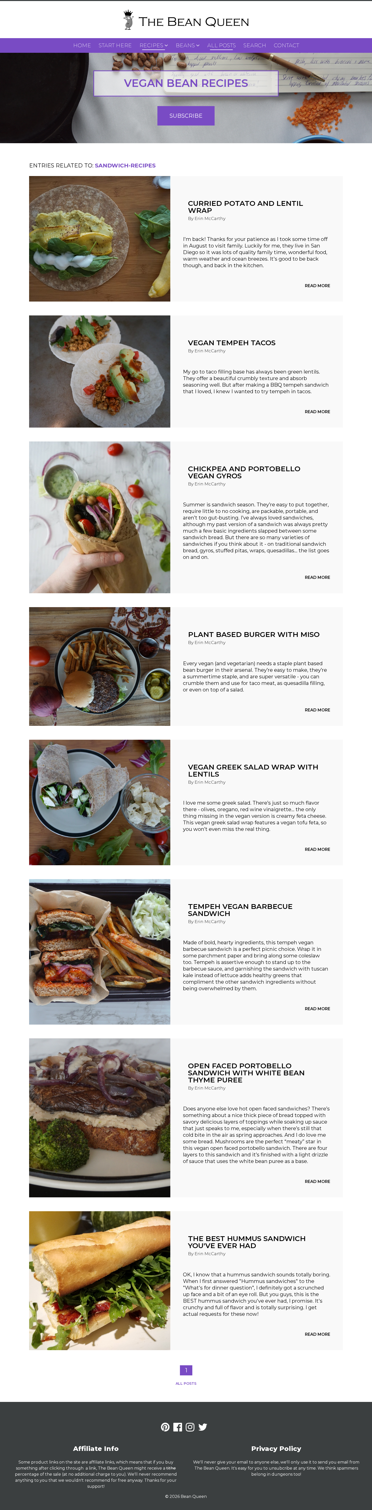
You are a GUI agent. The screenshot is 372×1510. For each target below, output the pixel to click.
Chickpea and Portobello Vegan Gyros (244, 472)
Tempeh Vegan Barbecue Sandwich (240, 910)
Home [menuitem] (82, 45)
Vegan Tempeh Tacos (232, 342)
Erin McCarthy (210, 218)
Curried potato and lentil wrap (245, 207)
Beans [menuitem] (185, 45)
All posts (186, 1383)
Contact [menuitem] (286, 45)
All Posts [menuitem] (221, 45)
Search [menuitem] (254, 45)
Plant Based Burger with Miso (254, 634)
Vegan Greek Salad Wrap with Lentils (253, 770)
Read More (317, 285)
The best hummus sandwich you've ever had (247, 1242)
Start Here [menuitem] (115, 45)
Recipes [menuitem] (151, 45)
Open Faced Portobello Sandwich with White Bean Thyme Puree (246, 1072)
